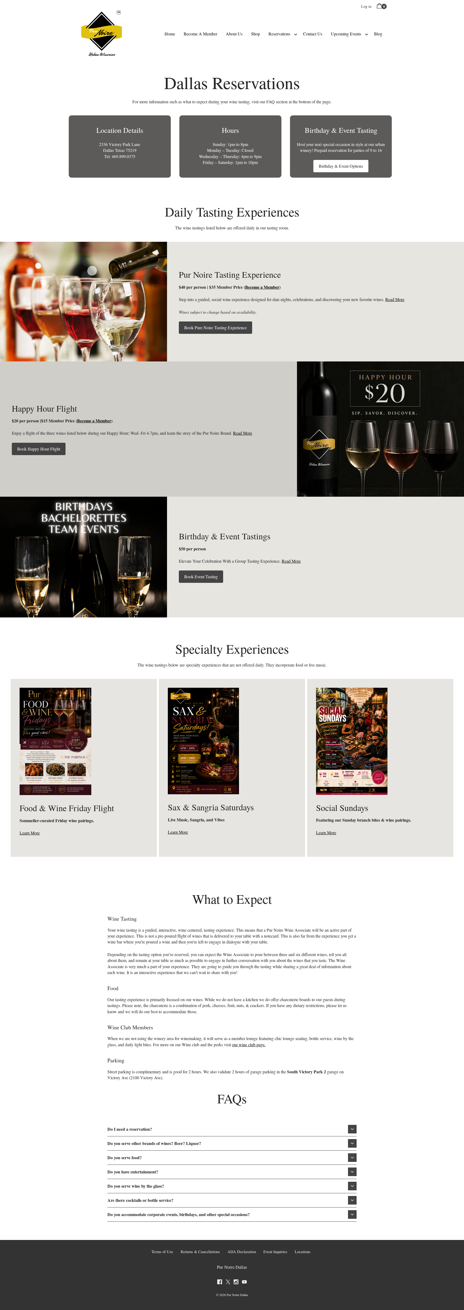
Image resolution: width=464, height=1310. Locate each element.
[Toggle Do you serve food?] (352, 1157)
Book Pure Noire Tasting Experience (215, 327)
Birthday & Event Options (341, 166)
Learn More (30, 833)
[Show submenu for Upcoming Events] (366, 34)
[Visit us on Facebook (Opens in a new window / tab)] (219, 1282)
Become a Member (262, 287)
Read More (394, 299)
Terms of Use (162, 1251)
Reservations (279, 33)
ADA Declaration (241, 1251)
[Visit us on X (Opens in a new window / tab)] (228, 1282)
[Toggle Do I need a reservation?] (352, 1129)
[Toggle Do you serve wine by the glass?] (352, 1186)
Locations (302, 1251)
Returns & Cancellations (200, 1251)
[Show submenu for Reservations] (295, 34)
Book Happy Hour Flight (38, 449)
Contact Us (312, 33)
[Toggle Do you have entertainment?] (352, 1172)
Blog (378, 33)
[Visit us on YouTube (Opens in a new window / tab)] (244, 1282)
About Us (234, 33)
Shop (255, 33)
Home (170, 33)
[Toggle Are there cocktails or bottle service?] (352, 1200)
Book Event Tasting (201, 576)
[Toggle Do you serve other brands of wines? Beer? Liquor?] (352, 1143)
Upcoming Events (346, 33)
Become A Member (200, 33)
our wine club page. (249, 1044)
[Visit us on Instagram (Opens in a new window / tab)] (236, 1282)
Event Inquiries (275, 1251)
